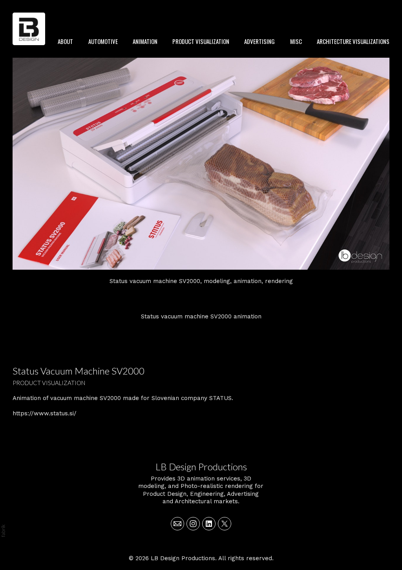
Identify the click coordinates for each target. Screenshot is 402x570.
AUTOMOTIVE (103, 41)
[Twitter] (224, 523)
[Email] (177, 523)
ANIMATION (145, 41)
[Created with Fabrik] (3, 530)
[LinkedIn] (209, 523)
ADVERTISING (259, 41)
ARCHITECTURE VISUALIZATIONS (353, 41)
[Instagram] (193, 523)
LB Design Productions (201, 466)
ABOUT (65, 41)
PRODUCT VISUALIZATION (200, 41)
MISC (296, 41)
